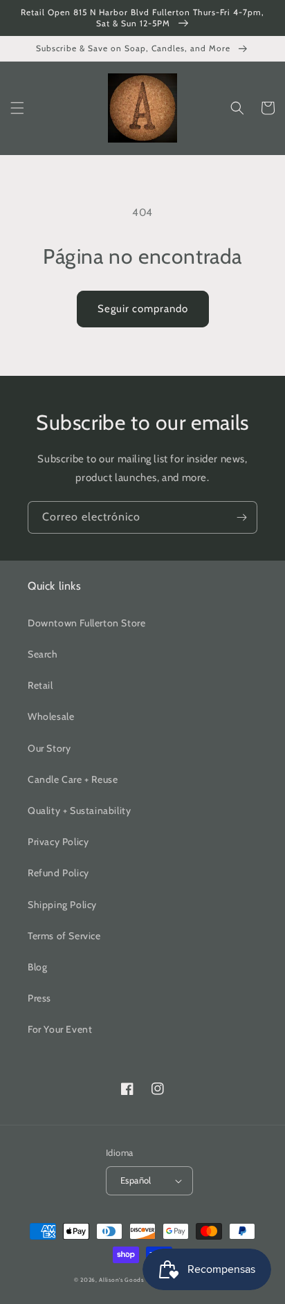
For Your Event (60, 1029)
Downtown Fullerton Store (86, 623)
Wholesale (51, 716)
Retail (40, 685)
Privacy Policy (58, 841)
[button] (17, 108)
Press (39, 998)
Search (43, 654)
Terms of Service (64, 936)
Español (135, 1180)
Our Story (49, 748)
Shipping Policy (62, 904)
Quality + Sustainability (79, 810)
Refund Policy (58, 873)
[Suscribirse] (241, 517)
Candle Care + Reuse (73, 779)
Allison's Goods (121, 1279)
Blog (37, 967)
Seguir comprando (143, 308)
